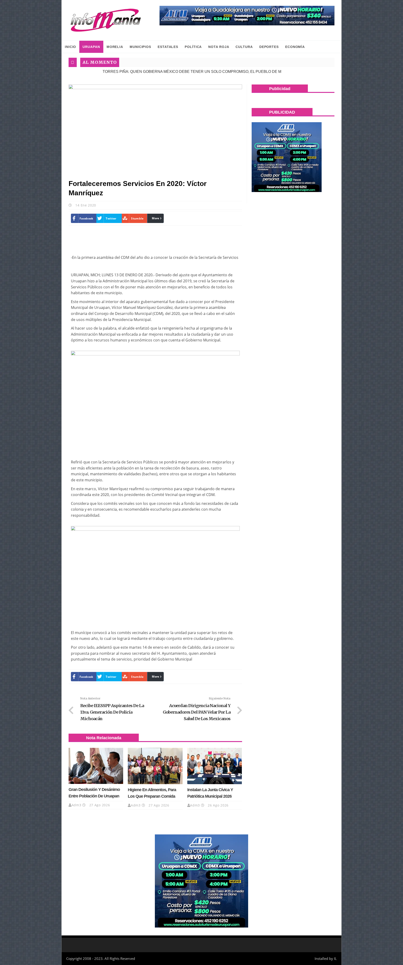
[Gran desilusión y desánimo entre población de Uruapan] (96, 766)
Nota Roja (218, 47)
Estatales (168, 47)
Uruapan (91, 47)
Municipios (140, 47)
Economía (295, 47)
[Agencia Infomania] (106, 20)
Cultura (244, 47)
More (155, 218)
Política (193, 47)
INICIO (70, 47)
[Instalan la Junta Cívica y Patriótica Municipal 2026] (214, 766)
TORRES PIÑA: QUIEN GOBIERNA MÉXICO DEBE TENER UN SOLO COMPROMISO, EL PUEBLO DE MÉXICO (167, 72)
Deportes (269, 47)
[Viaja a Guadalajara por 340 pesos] (247, 15)
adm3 (76, 805)
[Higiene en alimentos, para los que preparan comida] (155, 766)
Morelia (115, 47)
